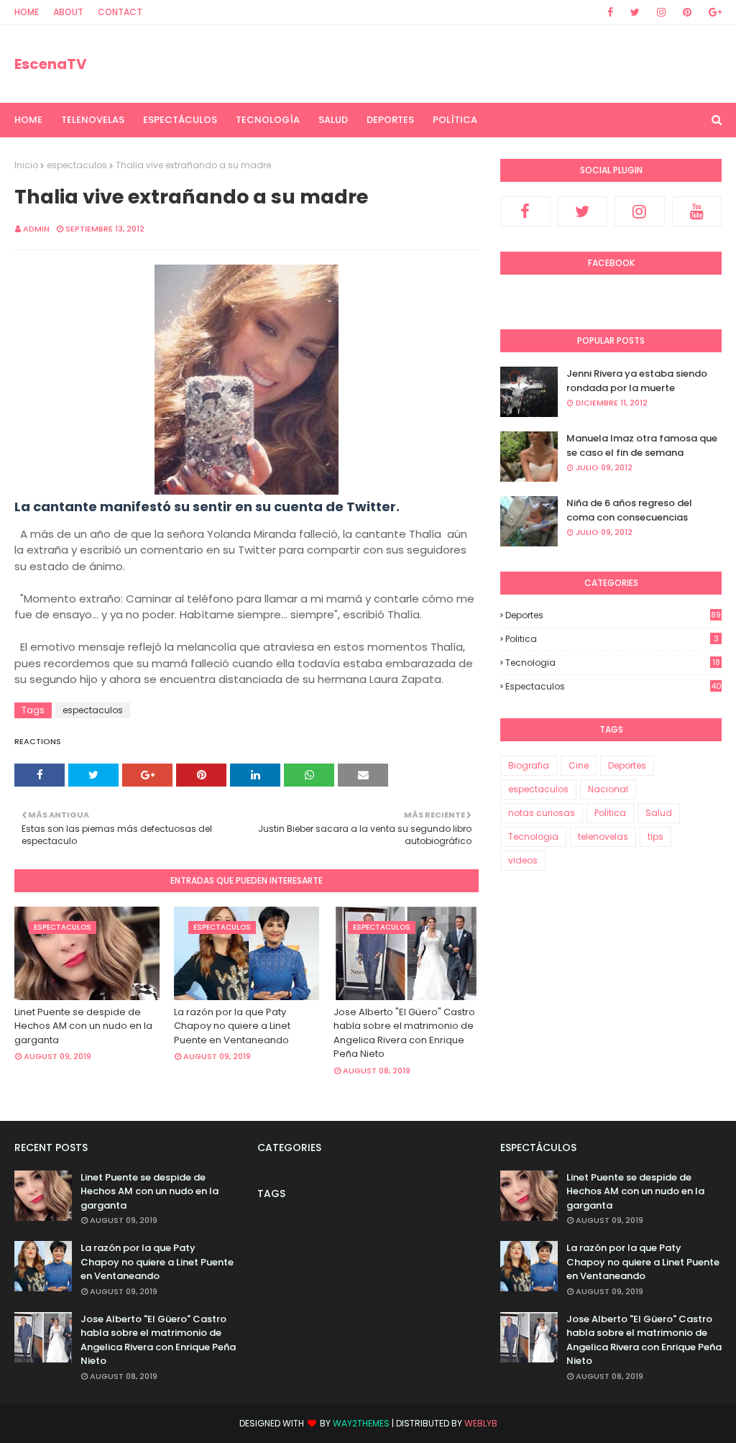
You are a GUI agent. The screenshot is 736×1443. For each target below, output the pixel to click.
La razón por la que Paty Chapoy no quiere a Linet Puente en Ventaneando (232, 1026)
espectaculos (77, 165)
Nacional (608, 789)
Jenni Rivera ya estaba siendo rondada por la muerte (636, 381)
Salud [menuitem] (333, 120)
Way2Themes (361, 1423)
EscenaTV (50, 64)
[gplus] (713, 12)
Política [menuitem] (455, 120)
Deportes (613, 615)
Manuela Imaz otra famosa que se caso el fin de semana (641, 445)
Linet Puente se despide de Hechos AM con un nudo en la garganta (83, 1026)
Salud (658, 813)
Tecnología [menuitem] (268, 120)
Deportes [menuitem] (390, 120)
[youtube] (697, 211)
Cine (579, 765)
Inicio (26, 165)
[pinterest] (687, 12)
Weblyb (480, 1423)
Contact (120, 12)
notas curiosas (541, 813)
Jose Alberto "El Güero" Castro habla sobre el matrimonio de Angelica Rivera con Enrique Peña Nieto (404, 1033)
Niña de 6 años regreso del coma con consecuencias (629, 510)
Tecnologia (612, 662)
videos (523, 860)
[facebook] (610, 12)
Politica (612, 639)
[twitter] (635, 12)
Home (26, 12)
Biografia (528, 765)
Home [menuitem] (28, 120)
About (68, 12)
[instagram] (661, 12)
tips (655, 836)
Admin (36, 228)
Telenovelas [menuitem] (92, 120)
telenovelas (603, 836)
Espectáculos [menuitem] (180, 120)
